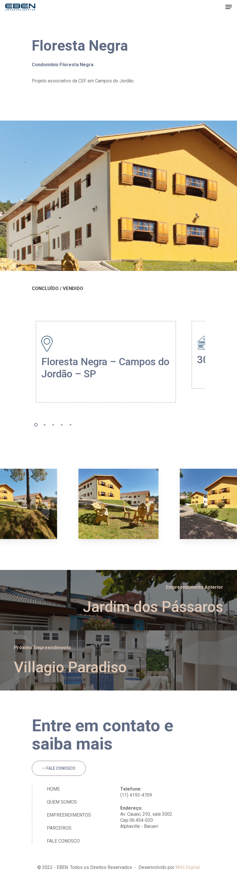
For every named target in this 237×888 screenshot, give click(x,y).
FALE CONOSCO (63, 841)
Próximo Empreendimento (42, 647)
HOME (53, 789)
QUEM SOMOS (62, 802)
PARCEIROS (59, 828)
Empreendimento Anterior (194, 587)
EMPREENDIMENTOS (69, 815)
